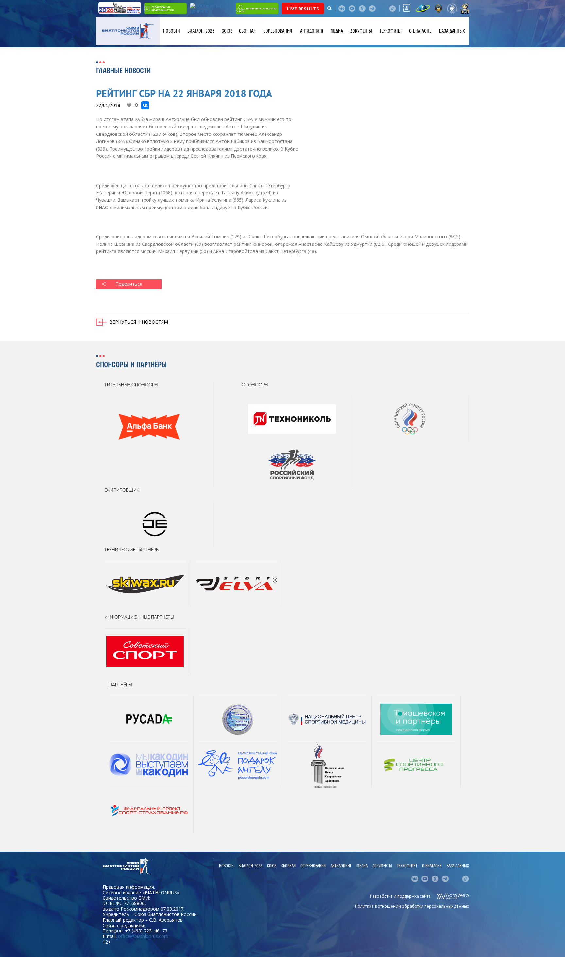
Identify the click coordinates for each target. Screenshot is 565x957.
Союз (227, 31)
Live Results (303, 8)
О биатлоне (420, 31)
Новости (171, 31)
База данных (452, 31)
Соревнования (277, 31)
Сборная (247, 31)
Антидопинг (312, 31)
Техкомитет (391, 31)
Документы (361, 31)
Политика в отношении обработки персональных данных (412, 906)
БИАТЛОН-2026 (200, 31)
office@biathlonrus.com (143, 936)
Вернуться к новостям (138, 322)
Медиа (337, 31)
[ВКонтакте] (145, 105)
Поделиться (128, 284)
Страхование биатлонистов (162, 8)
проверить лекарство (261, 8)
